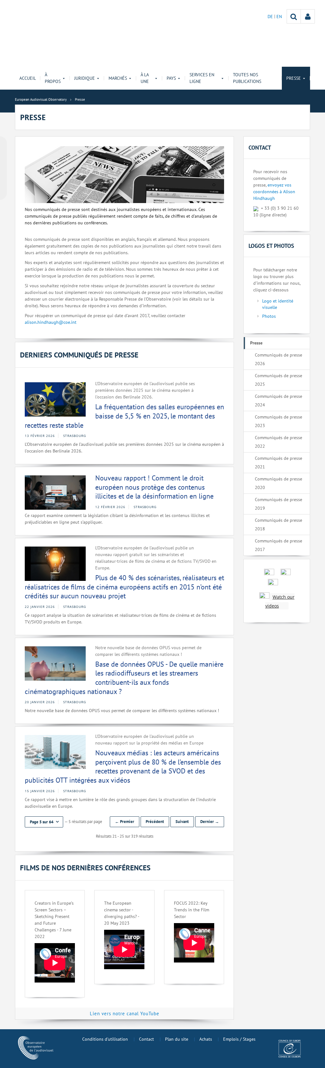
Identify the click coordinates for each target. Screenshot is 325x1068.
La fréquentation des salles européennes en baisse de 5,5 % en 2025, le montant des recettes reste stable (124, 415)
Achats (205, 1039)
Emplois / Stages (239, 1039)
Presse (256, 343)
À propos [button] (53, 78)
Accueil (27, 78)
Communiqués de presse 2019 (278, 504)
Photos (269, 316)
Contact (146, 1039)
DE (271, 16)
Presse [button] (293, 78)
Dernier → (209, 821)
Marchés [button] (118, 78)
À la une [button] (145, 78)
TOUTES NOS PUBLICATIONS (247, 78)
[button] (44, 821)
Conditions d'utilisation (105, 1039)
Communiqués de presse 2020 (278, 483)
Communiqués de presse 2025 (278, 380)
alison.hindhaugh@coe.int (50, 322)
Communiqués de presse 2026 (278, 359)
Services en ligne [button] (201, 78)
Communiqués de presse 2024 (278, 400)
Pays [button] (171, 78)
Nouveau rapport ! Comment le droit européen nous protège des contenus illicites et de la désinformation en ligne (154, 486)
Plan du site (176, 1039)
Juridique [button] (84, 78)
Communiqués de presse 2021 (278, 462)
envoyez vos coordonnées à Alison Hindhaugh (274, 191)
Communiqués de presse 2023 (278, 421)
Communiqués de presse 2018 (278, 524)
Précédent (155, 821)
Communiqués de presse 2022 (278, 442)
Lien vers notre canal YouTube (124, 1013)
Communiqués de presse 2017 (278, 545)
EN (279, 16)
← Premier (124, 821)
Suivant (182, 821)
